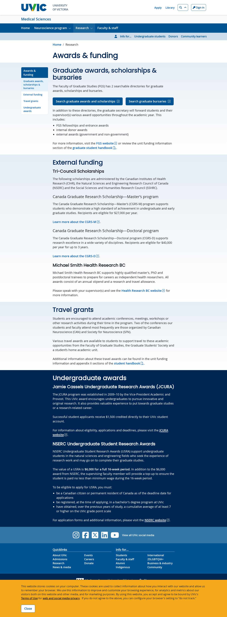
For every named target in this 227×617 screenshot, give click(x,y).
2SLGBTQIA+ (155, 559)
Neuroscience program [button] (50, 28)
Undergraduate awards (32, 109)
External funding (32, 94)
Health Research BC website (141, 291)
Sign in (199, 7)
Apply (158, 7)
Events (88, 555)
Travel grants (30, 101)
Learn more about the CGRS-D (74, 256)
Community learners (194, 36)
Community (154, 567)
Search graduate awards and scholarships (85, 101)
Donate (89, 563)
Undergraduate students (150, 36)
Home (25, 28)
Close (28, 609)
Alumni (120, 563)
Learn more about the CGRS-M (74, 222)
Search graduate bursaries (147, 101)
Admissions (60, 559)
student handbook (127, 363)
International (155, 555)
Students (121, 555)
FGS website (105, 143)
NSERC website (155, 520)
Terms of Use (29, 598)
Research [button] (82, 28)
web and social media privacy (61, 598)
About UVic (60, 555)
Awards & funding (29, 73)
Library (170, 7)
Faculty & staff (107, 28)
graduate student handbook (92, 148)
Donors (173, 36)
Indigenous (123, 567)
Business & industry (160, 563)
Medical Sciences (36, 19)
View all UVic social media (138, 535)
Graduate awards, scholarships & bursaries (33, 85)
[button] (183, 7)
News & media (62, 567)
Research (58, 563)
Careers (89, 559)
